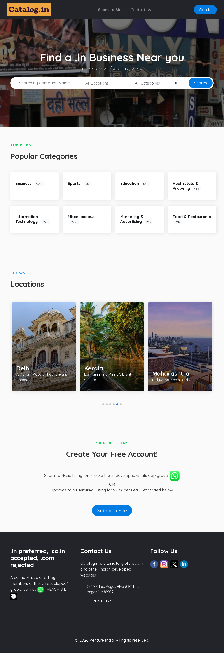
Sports (75, 183)
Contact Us (141, 9)
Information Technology (27, 219)
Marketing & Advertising (132, 219)
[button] (103, 404)
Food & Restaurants (192, 216)
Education (130, 183)
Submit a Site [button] (112, 510)
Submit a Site (110, 9)
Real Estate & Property (186, 186)
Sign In (205, 9)
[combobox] (106, 83)
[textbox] (106, 83)
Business (24, 183)
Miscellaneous (81, 216)
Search (200, 82)
